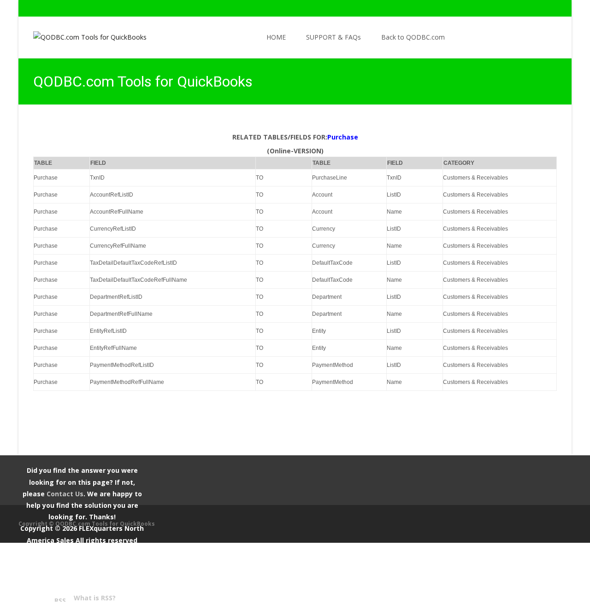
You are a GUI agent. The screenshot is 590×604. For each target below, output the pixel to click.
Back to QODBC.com (413, 37)
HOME (276, 37)
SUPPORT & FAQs (333, 37)
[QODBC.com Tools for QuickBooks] (82, 35)
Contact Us (65, 493)
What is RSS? (95, 597)
